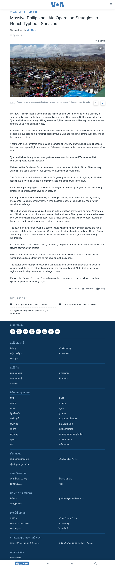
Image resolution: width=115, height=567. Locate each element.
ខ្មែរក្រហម (62, 413)
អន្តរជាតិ (13, 403)
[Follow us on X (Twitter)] (19, 331)
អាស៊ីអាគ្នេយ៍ (14, 419)
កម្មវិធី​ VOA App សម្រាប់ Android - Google (76, 543)
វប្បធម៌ (61, 408)
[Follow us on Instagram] (31, 331)
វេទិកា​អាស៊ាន (63, 378)
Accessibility (64, 523)
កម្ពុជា (12, 398)
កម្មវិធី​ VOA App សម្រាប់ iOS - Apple (25, 543)
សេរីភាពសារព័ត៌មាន (66, 429)
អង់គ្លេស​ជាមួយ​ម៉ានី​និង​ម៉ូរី (19, 459)
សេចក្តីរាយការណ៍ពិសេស (68, 419)
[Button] (100, 41)
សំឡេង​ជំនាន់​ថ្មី (64, 373)
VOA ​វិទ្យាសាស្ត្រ (65, 348)
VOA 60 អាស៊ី (64, 353)
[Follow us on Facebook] (12, 331)
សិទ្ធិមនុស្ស (14, 434)
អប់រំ (11, 444)
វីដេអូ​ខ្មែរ (13, 348)
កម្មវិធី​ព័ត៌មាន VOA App (19, 479)
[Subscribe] (57, 331)
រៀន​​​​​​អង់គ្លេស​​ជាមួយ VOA (19, 464)
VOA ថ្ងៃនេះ (14, 358)
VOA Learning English (68, 459)
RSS (61, 484)
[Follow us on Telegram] (38, 331)
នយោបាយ (14, 424)
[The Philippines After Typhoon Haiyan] (57, 70)
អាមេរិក (13, 408)
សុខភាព (13, 439)
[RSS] (44, 331)
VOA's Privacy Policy (68, 518)
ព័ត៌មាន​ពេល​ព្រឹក (16, 373)
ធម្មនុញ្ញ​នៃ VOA (16, 504)
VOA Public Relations (19, 523)
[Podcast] (51, 331)
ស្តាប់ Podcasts (16, 484)
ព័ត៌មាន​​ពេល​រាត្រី (16, 378)
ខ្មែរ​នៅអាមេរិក (15, 413)
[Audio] (72, 563)
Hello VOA (14, 383)
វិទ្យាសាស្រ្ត (62, 403)
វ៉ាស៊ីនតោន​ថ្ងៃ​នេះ (16, 353)
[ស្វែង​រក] (95, 563)
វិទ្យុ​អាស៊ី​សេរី (63, 528)
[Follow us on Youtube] (25, 331)
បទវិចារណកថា (64, 444)
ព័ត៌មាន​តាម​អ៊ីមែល (65, 479)
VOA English (15, 528)
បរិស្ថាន (61, 398)
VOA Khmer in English (23, 12)
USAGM (13, 518)
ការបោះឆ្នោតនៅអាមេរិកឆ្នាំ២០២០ (71, 434)
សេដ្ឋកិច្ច (13, 429)
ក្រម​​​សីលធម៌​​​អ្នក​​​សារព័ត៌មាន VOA (71, 498)
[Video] (48, 563)
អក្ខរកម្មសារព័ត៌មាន (66, 424)
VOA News (31, 30)
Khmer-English (65, 439)
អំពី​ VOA (13, 498)
